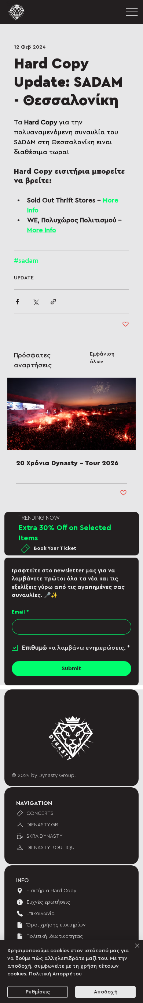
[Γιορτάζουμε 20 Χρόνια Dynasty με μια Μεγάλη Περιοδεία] (71, 414)
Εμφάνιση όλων (102, 358)
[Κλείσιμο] (133, 950)
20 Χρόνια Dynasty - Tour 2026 (67, 463)
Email (20, 612)
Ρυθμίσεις (38, 992)
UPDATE (24, 277)
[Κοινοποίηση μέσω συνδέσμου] (53, 301)
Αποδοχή (105, 992)
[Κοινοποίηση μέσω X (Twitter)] (35, 301)
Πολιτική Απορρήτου (55, 973)
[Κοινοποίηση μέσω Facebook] (17, 301)
